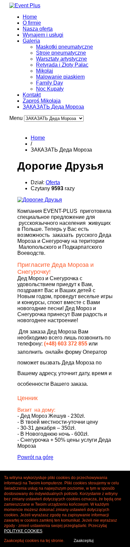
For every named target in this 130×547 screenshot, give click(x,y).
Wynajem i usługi (43, 35)
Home (30, 17)
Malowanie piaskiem (60, 77)
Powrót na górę (35, 457)
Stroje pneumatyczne (61, 53)
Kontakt (32, 95)
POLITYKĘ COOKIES (23, 531)
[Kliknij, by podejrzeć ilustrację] (39, 200)
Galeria (31, 41)
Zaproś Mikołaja (42, 101)
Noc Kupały (50, 89)
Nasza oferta (38, 29)
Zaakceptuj (84, 540)
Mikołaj (44, 71)
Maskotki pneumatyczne (64, 47)
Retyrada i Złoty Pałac (62, 65)
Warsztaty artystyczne (61, 59)
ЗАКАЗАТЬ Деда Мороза (53, 107)
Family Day (49, 83)
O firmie (32, 23)
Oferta (53, 182)
